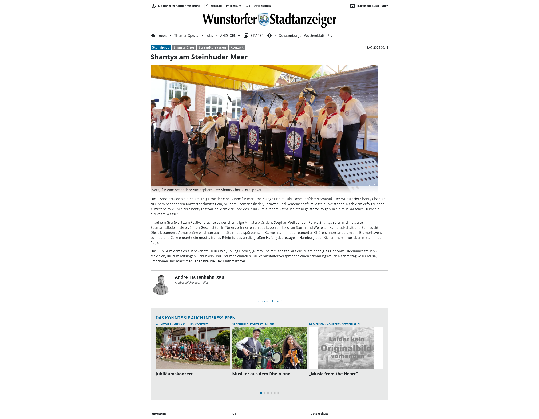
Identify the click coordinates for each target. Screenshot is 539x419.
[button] (264, 189)
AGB (247, 6)
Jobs (209, 35)
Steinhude (160, 47)
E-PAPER (254, 35)
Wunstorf (164, 324)
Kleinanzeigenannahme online (175, 5)
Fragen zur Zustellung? (369, 5)
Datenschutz (262, 6)
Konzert (237, 47)
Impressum (233, 6)
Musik (269, 324)
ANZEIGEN (228, 35)
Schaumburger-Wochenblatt (301, 35)
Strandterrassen (212, 47)
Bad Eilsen (317, 324)
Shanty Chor (184, 47)
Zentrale (213, 5)
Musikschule (183, 324)
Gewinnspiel (351, 324)
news (163, 35)
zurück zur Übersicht (269, 301)
